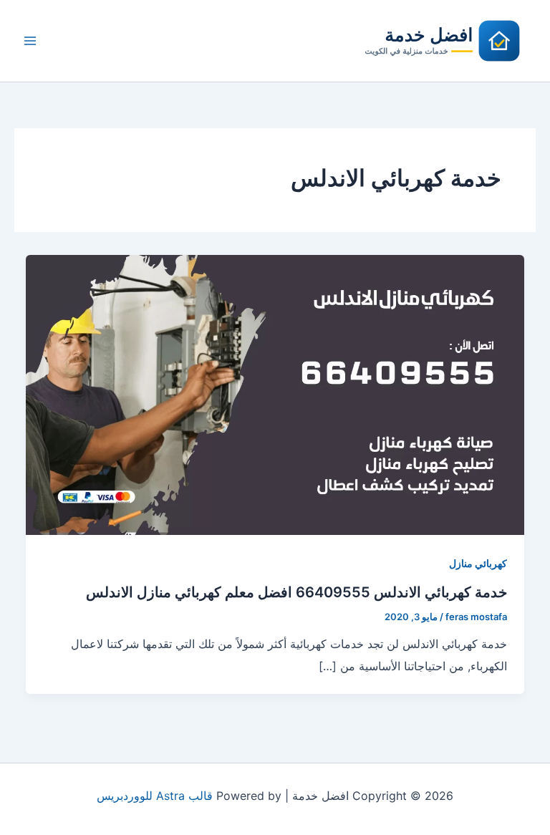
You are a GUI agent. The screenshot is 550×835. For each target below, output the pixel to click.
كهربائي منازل (478, 563)
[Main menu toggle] (30, 41)
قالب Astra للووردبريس (155, 795)
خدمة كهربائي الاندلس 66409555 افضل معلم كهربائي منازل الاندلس (296, 592)
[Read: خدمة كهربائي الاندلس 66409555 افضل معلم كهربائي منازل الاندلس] (275, 394)
